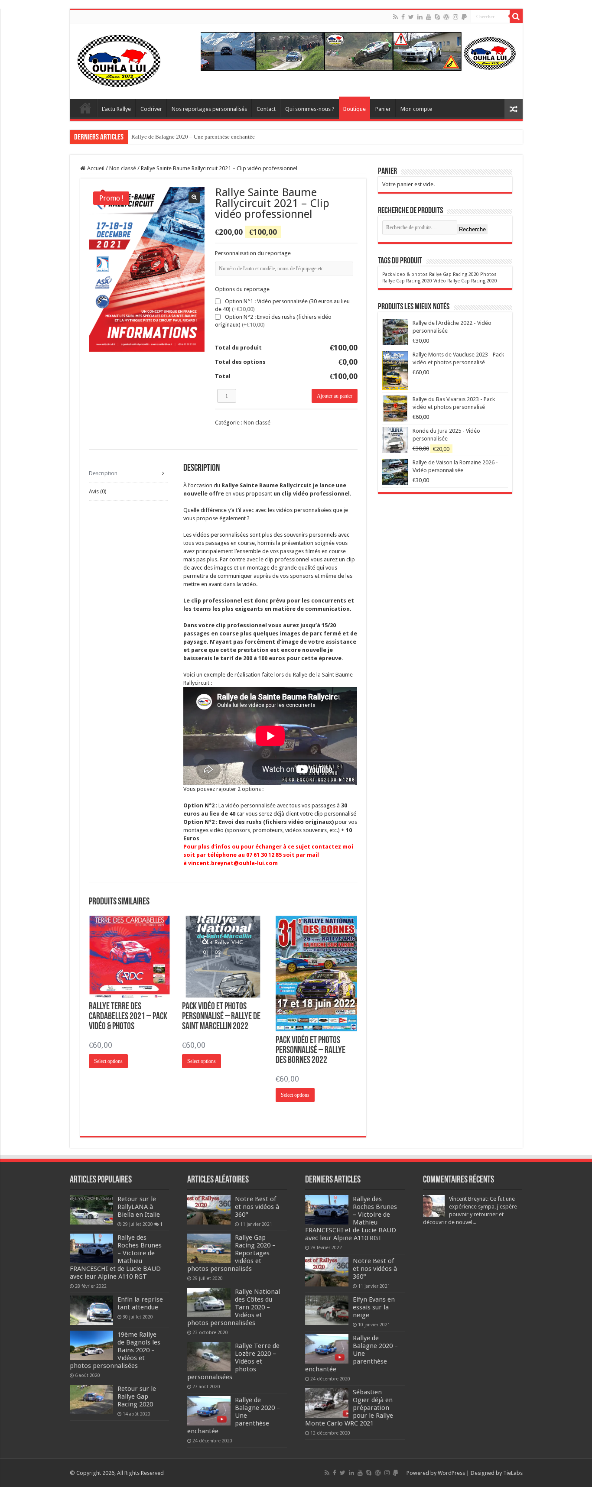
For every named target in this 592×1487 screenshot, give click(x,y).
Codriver (151, 109)
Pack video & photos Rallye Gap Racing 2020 (430, 274)
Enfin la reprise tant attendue (140, 1303)
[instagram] (455, 17)
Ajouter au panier (334, 396)
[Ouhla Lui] (119, 59)
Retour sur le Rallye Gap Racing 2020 (136, 1396)
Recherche (472, 229)
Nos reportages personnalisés (209, 109)
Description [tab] (103, 473)
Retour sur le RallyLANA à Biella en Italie (138, 1206)
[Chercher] (516, 16)
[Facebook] (403, 17)
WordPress (451, 1473)
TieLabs (513, 1473)
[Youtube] (428, 17)
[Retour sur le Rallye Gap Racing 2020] (91, 1399)
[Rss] (395, 17)
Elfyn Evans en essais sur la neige (374, 1307)
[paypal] (464, 17)
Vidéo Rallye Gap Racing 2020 (465, 281)
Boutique (354, 109)
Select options (108, 1061)
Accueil (95, 168)
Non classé (122, 168)
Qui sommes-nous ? (310, 109)
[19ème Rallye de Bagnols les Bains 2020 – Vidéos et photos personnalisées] (91, 1345)
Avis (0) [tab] (98, 491)
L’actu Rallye (116, 109)
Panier (383, 109)
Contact (266, 109)
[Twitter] (411, 17)
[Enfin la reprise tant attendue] (91, 1310)
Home (85, 108)
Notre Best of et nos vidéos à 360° (257, 1206)
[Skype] (437, 17)
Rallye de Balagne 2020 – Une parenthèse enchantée (193, 136)
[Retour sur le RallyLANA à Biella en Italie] (91, 1210)
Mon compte (416, 109)
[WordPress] (446, 17)
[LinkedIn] (419, 17)
